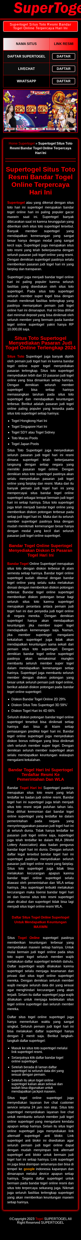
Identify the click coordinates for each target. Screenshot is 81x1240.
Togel (39, 1219)
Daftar (64, 56)
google (29, 1169)
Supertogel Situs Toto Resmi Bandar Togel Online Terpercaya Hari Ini (40, 26)
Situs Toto (15, 356)
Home (13, 143)
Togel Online (29, 938)
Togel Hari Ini (31, 788)
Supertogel (26, 143)
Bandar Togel (17, 563)
